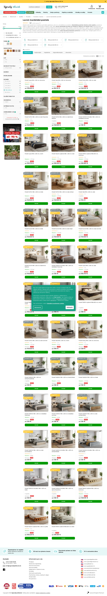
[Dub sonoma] (16, 50)
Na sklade (13, 33)
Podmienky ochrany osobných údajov (39, 575)
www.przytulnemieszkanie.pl (91, 568)
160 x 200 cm (13, 87)
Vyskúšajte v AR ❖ (13, 35)
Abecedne (68, 52)
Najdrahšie (47, 52)
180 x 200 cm (13, 90)
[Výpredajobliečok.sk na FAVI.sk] (6, 586)
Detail (36, 91)
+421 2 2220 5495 (11, 562)
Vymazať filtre (11, 117)
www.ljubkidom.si (88, 564)
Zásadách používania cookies (55, 303)
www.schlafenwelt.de (89, 575)
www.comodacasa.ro (89, 572)
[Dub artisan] (5, 53)
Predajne (31, 562)
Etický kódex (32, 576)
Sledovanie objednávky (35, 563)
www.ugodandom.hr (89, 566)
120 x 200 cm (13, 83)
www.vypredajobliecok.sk (90, 559)
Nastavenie (37, 307)
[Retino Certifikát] (26, 586)
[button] (40, 23)
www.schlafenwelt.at (89, 577)
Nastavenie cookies (61, 298)
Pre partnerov (32, 578)
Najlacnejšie (37, 52)
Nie (13, 61)
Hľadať (49, 7)
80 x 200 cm (13, 92)
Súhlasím (70, 307)
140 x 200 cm (13, 85)
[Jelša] (10, 50)
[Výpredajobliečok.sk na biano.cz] (14, 586)
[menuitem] (10, 12)
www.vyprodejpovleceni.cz (91, 561)
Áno (13, 59)
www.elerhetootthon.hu (90, 570)
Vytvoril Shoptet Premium (97, 592)
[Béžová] (10, 44)
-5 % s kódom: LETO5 (13, 37)
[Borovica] (5, 50)
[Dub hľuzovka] (19, 50)
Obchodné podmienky (35, 573)
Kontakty (31, 571)
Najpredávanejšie (58, 52)
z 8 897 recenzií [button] (35, 23)
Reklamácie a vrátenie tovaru (37, 569)
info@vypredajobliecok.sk (13, 566)
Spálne (13, 101)
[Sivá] (7, 44)
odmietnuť (53, 300)
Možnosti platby (33, 567)
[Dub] (7, 50)
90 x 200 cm (13, 81)
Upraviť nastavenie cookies (43, 593)
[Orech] (13, 50)
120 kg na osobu (13, 67)
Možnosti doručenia (34, 565)
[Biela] (5, 44)
